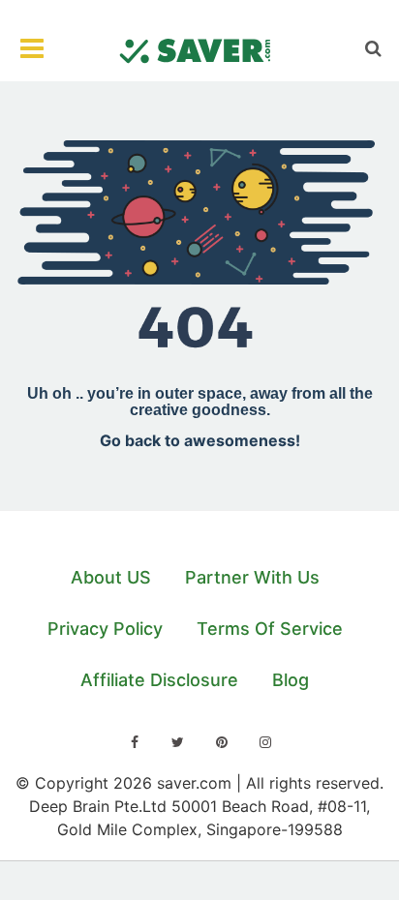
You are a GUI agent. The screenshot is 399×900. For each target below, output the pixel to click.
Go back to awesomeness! (200, 440)
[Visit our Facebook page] (134, 742)
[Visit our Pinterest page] (221, 742)
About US (111, 577)
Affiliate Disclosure (159, 680)
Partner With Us (252, 577)
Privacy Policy (105, 628)
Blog (290, 680)
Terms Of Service (270, 628)
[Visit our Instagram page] (265, 742)
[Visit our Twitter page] (178, 742)
